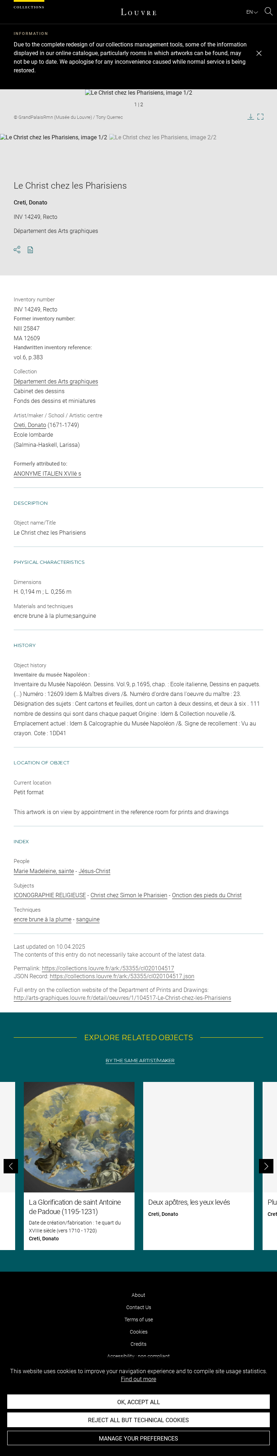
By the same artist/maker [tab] (140, 1060)
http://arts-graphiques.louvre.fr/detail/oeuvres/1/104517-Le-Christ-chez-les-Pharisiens (122, 997)
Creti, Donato (30, 202)
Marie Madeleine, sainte (44, 871)
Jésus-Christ (94, 871)
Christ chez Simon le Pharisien (129, 895)
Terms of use (138, 1319)
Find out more (138, 1379)
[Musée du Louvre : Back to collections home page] (138, 12)
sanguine (88, 919)
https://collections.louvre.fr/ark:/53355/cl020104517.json (122, 976)
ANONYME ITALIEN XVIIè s (47, 473)
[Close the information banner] (259, 53)
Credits (138, 1344)
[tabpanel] (138, 1166)
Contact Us (138, 1307)
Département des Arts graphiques (56, 381)
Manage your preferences (138, 1438)
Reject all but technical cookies (138, 1420)
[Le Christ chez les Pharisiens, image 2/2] (162, 152)
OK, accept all (138, 1402)
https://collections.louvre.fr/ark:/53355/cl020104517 (108, 968)
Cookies (139, 1332)
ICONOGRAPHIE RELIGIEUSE (50, 895)
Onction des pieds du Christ (207, 895)
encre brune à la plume (42, 919)
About (138, 1295)
